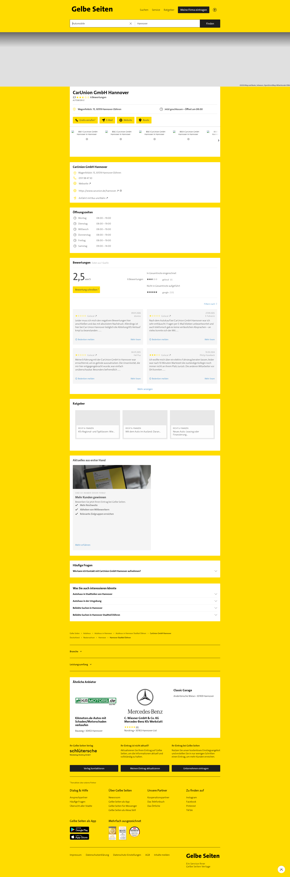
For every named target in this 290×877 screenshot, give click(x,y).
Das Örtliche (153, 805)
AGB (147, 854)
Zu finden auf (195, 790)
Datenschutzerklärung (97, 854)
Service (156, 10)
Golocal (90, 316)
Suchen (144, 10)
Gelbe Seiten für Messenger (123, 805)
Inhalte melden (162, 854)
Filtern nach (209, 304)
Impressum (76, 854)
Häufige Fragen (77, 801)
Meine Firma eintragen (193, 10)
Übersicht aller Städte (81, 805)
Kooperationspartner (158, 797)
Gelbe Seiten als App (119, 801)
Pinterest (191, 805)
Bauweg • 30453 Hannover (90, 724)
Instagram (191, 797)
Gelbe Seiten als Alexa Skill (122, 810)
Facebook (191, 801)
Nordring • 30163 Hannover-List (143, 724)
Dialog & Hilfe (79, 790)
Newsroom (114, 797)
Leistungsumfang (79, 664)
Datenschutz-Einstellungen (127, 854)
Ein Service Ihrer (198, 865)
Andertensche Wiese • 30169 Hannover (194, 693)
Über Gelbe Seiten (120, 790)
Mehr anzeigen (145, 389)
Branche (74, 651)
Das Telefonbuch (155, 801)
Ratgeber (169, 10)
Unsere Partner (157, 790)
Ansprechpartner (78, 797)
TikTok (189, 810)
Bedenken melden (86, 339)
